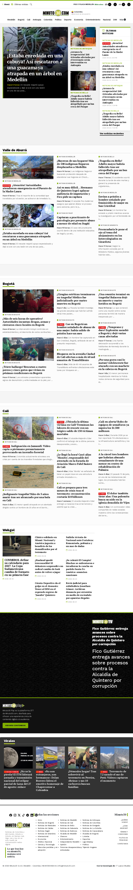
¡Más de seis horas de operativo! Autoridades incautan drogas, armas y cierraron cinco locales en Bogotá (26, 322)
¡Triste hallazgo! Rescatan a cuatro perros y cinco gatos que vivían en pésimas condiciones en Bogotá (24, 370)
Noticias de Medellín (17, 50)
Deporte (67, 19)
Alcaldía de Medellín (68, 834)
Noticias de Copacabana (92, 831)
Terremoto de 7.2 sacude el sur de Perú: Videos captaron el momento (114, 776)
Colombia (48, 19)
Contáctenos (122, 844)
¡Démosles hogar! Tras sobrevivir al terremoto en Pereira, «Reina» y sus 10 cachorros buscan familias (82, 779)
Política (58, 19)
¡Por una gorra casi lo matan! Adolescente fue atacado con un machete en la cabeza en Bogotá (113, 364)
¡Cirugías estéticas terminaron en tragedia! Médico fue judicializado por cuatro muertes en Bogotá (76, 298)
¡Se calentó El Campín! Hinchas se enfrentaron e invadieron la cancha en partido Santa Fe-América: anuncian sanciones (80, 568)
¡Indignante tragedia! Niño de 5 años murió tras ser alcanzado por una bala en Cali (26, 497)
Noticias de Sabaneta (69, 828)
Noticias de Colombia (91, 823)
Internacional (43, 836)
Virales (9, 741)
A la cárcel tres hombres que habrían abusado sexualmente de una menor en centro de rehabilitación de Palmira (113, 462)
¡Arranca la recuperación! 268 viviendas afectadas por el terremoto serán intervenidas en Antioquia (83, 58)
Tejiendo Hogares (89, 847)
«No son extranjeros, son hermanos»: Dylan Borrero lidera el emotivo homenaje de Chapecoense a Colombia (49, 781)
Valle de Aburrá (15, 150)
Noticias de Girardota (109, 225)
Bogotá (21, 19)
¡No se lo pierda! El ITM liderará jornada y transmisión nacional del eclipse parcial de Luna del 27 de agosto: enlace (18, 779)
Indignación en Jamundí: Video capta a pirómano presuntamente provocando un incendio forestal (26, 449)
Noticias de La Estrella (91, 828)
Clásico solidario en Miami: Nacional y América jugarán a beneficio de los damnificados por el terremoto (46, 545)
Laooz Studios (124, 866)
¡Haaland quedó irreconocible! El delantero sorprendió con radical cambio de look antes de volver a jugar (49, 566)
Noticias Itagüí (43, 831)
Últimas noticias (21, 4)
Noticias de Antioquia (81, 49)
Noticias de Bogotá (108, 290)
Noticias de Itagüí (66, 213)
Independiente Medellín (69, 842)
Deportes (86, 839)
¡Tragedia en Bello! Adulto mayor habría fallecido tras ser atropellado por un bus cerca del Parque (82, 101)
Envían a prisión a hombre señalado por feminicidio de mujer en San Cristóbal (113, 201)
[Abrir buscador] (31, 4)
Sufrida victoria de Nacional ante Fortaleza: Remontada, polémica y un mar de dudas (80, 542)
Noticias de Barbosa (68, 831)
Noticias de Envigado (91, 825)
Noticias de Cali (107, 417)
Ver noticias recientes (112, 133)
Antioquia (37, 19)
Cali (28, 19)
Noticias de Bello (79, 93)
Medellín (11, 19)
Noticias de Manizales (47, 825)
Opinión (63, 844)
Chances (63, 836)
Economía (78, 19)
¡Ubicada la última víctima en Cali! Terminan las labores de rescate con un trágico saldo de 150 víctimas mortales (75, 428)
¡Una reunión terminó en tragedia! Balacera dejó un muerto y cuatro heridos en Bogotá (114, 298)
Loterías (85, 836)
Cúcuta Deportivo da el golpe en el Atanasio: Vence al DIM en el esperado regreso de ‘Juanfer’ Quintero (47, 588)
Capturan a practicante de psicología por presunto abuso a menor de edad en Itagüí (76, 220)
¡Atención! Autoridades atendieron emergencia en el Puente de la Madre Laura (114, 49)
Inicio (40, 820)
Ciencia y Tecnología (46, 844)
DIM (115, 19)
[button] (5, 4)
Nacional (107, 19)
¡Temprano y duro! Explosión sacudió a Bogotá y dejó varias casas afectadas (113, 331)
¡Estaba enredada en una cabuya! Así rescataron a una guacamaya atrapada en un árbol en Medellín (35, 67)
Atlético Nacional (45, 842)
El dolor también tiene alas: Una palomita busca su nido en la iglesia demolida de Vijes (114, 498)
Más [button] (121, 19)
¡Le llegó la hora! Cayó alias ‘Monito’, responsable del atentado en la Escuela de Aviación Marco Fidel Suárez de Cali (74, 461)
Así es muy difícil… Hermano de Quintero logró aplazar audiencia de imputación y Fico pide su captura (74, 192)
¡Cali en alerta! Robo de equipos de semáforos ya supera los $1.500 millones (113, 426)
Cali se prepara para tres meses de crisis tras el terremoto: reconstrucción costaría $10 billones (73, 492)
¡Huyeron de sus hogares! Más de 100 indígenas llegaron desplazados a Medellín (75, 164)
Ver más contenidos (15, 725)
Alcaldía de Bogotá (90, 834)
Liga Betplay (87, 842)
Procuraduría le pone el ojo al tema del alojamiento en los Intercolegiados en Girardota (113, 235)
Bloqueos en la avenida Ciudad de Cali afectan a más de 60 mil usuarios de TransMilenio (76, 357)
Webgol (8, 530)
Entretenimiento (93, 19)
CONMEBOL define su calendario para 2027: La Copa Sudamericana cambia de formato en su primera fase (17, 567)
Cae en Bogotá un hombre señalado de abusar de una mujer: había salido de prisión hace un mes (76, 328)
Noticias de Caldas (45, 828)
